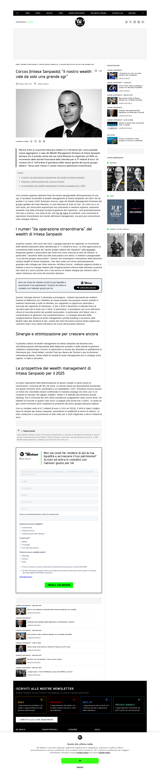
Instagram (134, 22)
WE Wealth (80, 22)
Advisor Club (117, 13)
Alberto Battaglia (34, 612)
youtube (142, 22)
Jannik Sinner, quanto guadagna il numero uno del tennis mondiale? (131, 86)
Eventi (37, 13)
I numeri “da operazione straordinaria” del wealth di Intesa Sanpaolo (52, 177)
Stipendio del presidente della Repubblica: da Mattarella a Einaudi (50, 622)
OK (80, 760)
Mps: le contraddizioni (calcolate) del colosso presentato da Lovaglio (51, 609)
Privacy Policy (83, 752)
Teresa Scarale (43, 83)
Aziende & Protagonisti (29, 64)
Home (27, 13)
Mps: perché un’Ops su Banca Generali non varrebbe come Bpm (49, 634)
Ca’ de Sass (62, 213)
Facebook (126, 22)
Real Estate (111, 135)
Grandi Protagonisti (77, 13)
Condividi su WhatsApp (44, 141)
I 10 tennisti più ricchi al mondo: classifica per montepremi (130, 74)
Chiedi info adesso (88, 288)
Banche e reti (37, 605)
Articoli (49, 13)
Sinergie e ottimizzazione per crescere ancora (42, 182)
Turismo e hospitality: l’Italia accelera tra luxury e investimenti (131, 139)
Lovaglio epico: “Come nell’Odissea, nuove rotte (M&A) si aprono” (50, 672)
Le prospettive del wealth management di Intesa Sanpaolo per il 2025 (53, 186)
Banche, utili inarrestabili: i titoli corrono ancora (44, 659)
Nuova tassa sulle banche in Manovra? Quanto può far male (48, 647)
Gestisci (80, 767)
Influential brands (98, 13)
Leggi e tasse (36, 643)
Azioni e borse (128, 120)
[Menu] (18, 13)
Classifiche (127, 82)
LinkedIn (40, 141)
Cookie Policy (104, 752)
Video (61, 13)
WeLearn (132, 13)
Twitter (35, 141)
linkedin (138, 22)
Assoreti (90, 250)
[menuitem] (21, 22)
